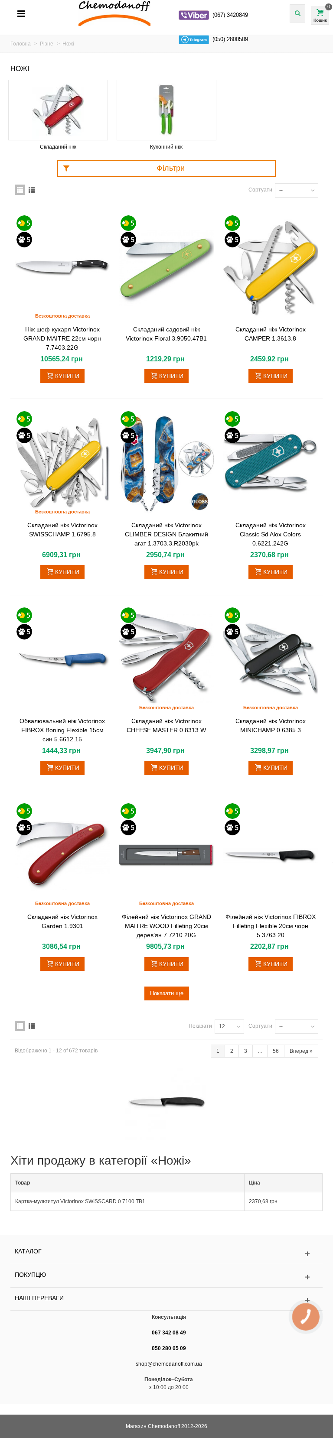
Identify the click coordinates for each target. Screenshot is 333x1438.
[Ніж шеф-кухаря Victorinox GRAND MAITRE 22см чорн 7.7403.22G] (62, 268)
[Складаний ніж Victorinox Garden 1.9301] (62, 856)
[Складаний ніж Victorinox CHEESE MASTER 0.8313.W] (166, 660)
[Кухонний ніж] (166, 110)
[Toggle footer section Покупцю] (166, 1277)
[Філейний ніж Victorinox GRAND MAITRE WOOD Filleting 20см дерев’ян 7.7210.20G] (166, 856)
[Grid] (20, 190)
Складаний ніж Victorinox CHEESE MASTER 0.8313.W (166, 725)
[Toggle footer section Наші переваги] (166, 1300)
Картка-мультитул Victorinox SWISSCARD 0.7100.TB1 (80, 1201)
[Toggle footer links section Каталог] (166, 1253)
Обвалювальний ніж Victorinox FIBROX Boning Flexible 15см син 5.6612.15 (62, 730)
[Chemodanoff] (171, 13)
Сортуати (260, 190)
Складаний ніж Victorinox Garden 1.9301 (62, 921)
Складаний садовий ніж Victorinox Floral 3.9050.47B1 (166, 334)
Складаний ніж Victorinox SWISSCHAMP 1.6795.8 (62, 530)
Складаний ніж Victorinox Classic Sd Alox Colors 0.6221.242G (270, 534)
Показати (200, 1026)
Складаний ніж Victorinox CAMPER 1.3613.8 (270, 334)
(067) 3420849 (230, 15)
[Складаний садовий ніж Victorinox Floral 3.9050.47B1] (166, 268)
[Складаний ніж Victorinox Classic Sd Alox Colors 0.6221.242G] (270, 463)
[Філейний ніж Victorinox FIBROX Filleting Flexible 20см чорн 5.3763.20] (270, 856)
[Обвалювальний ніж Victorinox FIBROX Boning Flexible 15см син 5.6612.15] (62, 660)
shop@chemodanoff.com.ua (169, 1364)
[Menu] (21, 14)
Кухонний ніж (166, 147)
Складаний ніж (58, 147)
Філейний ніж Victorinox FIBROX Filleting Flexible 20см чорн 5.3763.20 (270, 925)
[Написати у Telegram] (194, 39)
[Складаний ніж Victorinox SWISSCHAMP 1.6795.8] (62, 463)
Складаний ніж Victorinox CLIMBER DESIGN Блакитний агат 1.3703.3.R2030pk (166, 534)
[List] (31, 190)
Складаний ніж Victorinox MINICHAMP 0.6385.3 (270, 725)
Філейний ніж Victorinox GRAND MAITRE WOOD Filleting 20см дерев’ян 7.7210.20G (166, 925)
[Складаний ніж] (58, 110)
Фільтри (171, 168)
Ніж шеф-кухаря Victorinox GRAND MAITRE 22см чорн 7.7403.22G (62, 338)
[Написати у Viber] (194, 15)
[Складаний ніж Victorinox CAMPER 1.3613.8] (270, 268)
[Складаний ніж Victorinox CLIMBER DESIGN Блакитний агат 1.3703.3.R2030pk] (166, 463)
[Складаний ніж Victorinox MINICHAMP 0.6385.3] (270, 660)
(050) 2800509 (230, 39)
